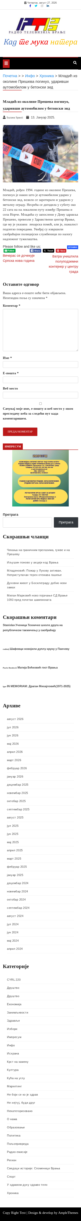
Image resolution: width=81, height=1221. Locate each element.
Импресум (14, 1037)
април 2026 (15, 751)
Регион (11, 1160)
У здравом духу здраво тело (27, 1184)
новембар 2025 (17, 793)
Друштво (13, 987)
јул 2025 (13, 825)
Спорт (11, 1176)
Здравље (13, 1020)
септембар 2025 (18, 809)
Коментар (11, 305)
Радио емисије (17, 1151)
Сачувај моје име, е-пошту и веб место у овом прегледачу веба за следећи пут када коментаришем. (38, 413)
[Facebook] (30, 5)
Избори (12, 1028)
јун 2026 (12, 735)
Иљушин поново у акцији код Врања (32, 562)
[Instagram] (42, 5)
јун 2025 (12, 833)
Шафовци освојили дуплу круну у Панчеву (39, 648)
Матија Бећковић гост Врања (38, 667)
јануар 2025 (15, 875)
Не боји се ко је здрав (22, 1094)
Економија (14, 1004)
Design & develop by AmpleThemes (53, 1213)
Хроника (72, 247)
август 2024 (15, 915)
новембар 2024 (17, 891)
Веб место (10, 388)
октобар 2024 (16, 899)
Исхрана (13, 1053)
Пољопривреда (17, 1143)
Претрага (10, 514)
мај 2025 (13, 842)
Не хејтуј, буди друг (21, 1102)
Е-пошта (11, 373)
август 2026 (15, 719)
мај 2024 (13, 940)
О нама (12, 1119)
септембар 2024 (18, 907)
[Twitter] (36, 5)
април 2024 (15, 948)
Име (7, 358)
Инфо (11, 1045)
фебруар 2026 (17, 768)
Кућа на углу (16, 1078)
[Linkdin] (48, 5)
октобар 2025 (16, 801)
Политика (14, 1135)
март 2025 (14, 858)
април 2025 (15, 850)
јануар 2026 (15, 776)
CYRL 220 (14, 979)
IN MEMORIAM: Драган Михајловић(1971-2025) (38, 686)
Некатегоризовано (20, 1111)
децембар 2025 (17, 784)
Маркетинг (14, 1086)
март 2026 (14, 760)
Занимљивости (17, 1012)
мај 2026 (13, 743)
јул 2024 (13, 924)
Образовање (16, 1127)
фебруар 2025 (17, 866)
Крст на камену (18, 1061)
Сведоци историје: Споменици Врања (33, 1168)
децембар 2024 (17, 883)
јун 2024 (12, 932)
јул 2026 (13, 727)
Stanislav (9, 625)
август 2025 (15, 817)
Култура (13, 1069)
